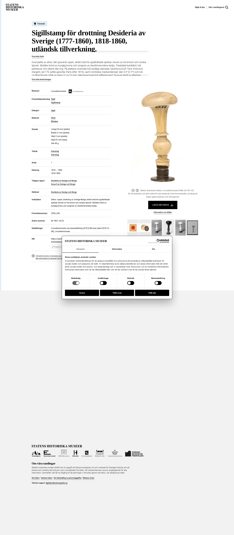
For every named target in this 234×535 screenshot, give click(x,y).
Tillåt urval (117, 293)
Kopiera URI (59, 247)
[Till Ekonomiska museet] (49, 453)
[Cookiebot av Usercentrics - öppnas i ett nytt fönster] (158, 241)
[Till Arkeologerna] (36, 453)
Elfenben (54, 121)
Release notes (88, 478)
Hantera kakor (46, 478)
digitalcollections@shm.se (57, 483)
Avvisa (82, 293)
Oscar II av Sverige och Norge (63, 184)
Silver (53, 118)
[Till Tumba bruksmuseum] (115, 453)
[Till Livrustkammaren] (87, 453)
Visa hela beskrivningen (41, 79)
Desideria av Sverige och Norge (64, 181)
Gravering (55, 151)
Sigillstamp (55, 103)
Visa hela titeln (38, 56)
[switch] (103, 283)
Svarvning (55, 155)
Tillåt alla (152, 293)
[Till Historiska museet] (75, 453)
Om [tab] (153, 249)
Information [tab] (117, 249)
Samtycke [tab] (80, 249)
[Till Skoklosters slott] (100, 453)
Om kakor (36, 478)
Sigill (53, 99)
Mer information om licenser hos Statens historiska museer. (58, 258)
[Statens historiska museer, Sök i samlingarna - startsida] (15, 7)
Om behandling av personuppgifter (68, 478)
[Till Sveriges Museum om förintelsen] (134, 453)
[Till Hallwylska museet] (63, 453)
